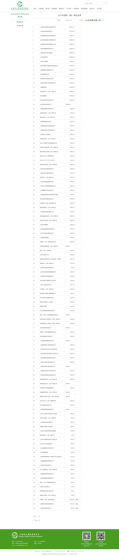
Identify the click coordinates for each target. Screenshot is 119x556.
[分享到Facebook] (96, 20)
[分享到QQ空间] (85, 20)
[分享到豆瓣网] (92, 20)
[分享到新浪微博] (87, 20)
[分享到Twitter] (98, 20)
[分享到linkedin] (100, 20)
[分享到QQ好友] (90, 20)
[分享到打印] (94, 20)
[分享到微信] (89, 20)
